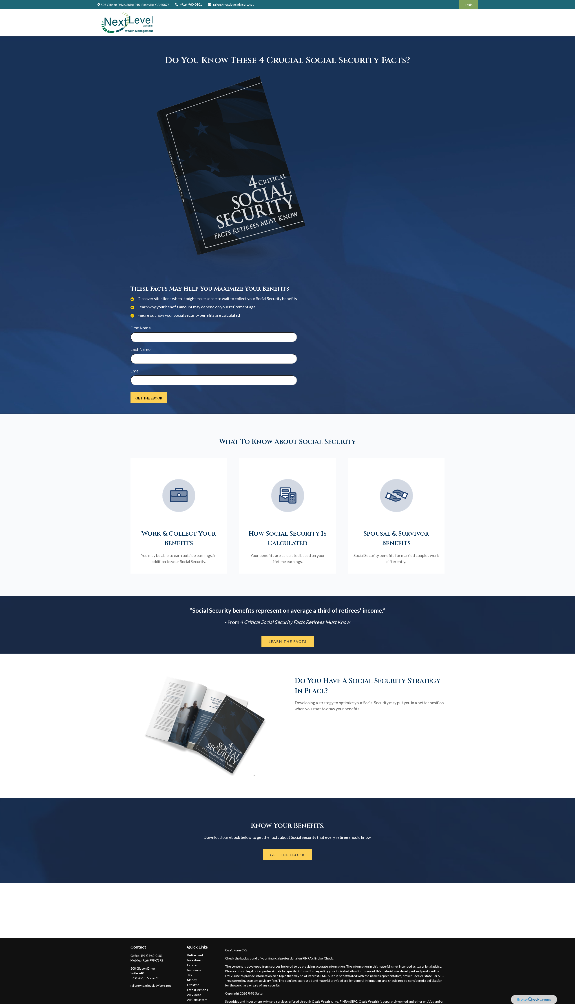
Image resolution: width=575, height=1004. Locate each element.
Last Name (140, 349)
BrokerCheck (323, 958)
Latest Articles (197, 990)
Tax (189, 975)
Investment (195, 960)
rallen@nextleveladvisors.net (233, 4)
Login (469, 5)
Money (192, 980)
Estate (192, 965)
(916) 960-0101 (191, 4)
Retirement (195, 955)
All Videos (194, 995)
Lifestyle (193, 985)
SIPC (353, 1001)
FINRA (344, 1001)
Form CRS (241, 950)
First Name (140, 328)
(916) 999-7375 (152, 960)
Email (135, 371)
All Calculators (197, 1000)
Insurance (194, 970)
